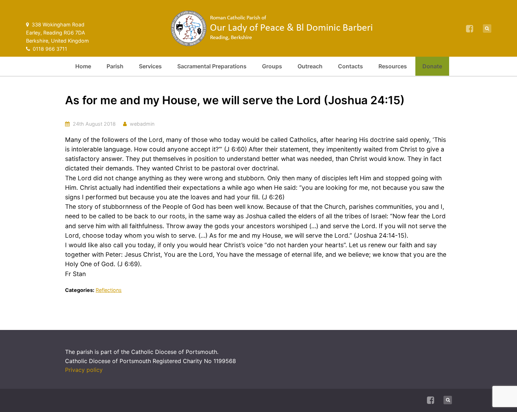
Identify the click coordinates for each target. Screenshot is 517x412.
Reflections (109, 290)
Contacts (350, 66)
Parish (115, 66)
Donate (432, 66)
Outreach (310, 66)
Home (83, 66)
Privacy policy (84, 369)
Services (150, 66)
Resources (392, 66)
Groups (272, 66)
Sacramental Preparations (212, 66)
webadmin (142, 124)
